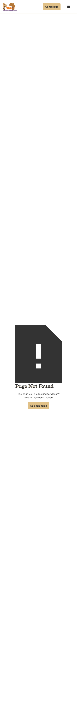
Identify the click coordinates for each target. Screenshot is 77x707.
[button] (52, 6)
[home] (10, 6)
